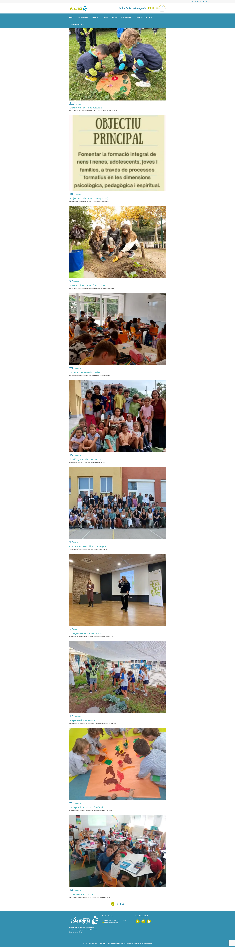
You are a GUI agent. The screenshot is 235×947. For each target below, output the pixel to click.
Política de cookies (127, 943)
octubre (74, 281)
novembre (75, 103)
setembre (75, 368)
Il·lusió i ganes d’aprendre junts (86, 459)
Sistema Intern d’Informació (143, 943)
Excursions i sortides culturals (85, 107)
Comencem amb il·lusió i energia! (87, 546)
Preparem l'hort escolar (82, 720)
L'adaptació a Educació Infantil (86, 807)
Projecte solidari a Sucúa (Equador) (88, 198)
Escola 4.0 (139, 17)
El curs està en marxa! (81, 894)
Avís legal (103, 943)
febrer (73, 629)
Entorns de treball (126, 17)
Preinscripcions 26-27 (77, 24)
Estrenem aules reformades (84, 372)
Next (122, 904)
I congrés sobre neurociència (85, 633)
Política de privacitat (113, 943)
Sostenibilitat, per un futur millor (87, 285)
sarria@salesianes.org (111, 922)
